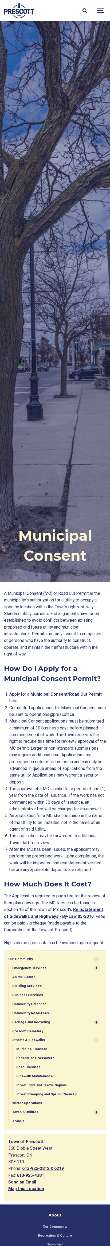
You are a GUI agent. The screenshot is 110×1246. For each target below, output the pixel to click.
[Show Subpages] (96, 959)
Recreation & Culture (55, 1235)
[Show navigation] (100, 10)
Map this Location (26, 1188)
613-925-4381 (30, 1175)
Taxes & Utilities (25, 1112)
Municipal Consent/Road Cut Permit (66, 694)
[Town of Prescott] (19, 10)
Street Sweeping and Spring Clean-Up (46, 1094)
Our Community (20, 959)
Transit (18, 1121)
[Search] (84, 10)
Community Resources (30, 1013)
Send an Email (22, 1182)
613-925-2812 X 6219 (43, 1168)
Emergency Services (29, 968)
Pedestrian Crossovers (35, 1058)
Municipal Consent (31, 1049)
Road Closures (28, 1067)
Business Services (27, 995)
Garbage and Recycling (31, 1022)
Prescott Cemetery (27, 1031)
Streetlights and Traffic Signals (41, 1085)
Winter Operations (27, 1103)
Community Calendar (29, 1004)
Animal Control (24, 977)
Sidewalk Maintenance (34, 1076)
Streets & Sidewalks (28, 1040)
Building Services (27, 986)
